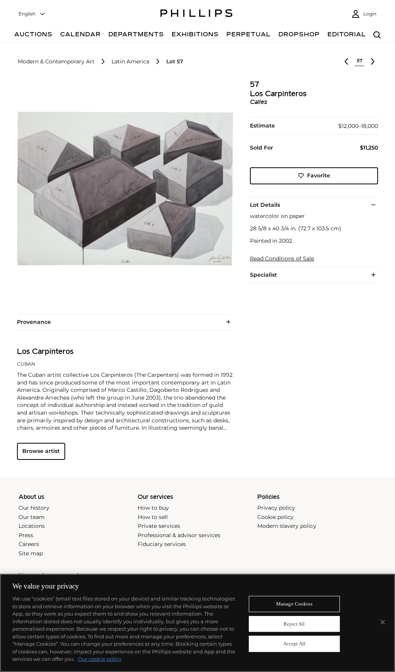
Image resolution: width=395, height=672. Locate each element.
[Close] (382, 622)
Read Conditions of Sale (282, 258)
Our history (34, 507)
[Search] (377, 35)
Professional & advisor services (179, 535)
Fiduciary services (162, 544)
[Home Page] (196, 14)
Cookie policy (275, 517)
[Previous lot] (346, 61)
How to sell (153, 517)
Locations (32, 525)
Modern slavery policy (286, 525)
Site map (31, 553)
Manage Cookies (294, 604)
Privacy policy (276, 507)
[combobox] (32, 14)
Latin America (130, 61)
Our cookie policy (100, 659)
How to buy (153, 507)
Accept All (294, 644)
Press (26, 535)
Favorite (318, 175)
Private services (159, 525)
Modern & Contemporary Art (56, 61)
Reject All (294, 624)
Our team (32, 517)
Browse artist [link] (41, 450)
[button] (122, 188)
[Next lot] (372, 61)
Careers (29, 544)
